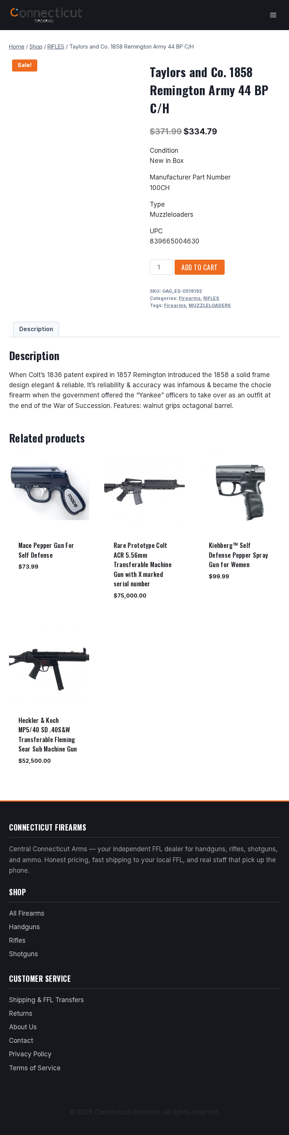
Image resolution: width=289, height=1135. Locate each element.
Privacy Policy (30, 1054)
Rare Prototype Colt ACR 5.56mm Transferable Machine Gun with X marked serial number (143, 564)
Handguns (24, 927)
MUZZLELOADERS (210, 305)
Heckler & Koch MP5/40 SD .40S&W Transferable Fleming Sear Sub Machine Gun (47, 734)
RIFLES (211, 298)
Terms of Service (35, 1068)
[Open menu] (273, 15)
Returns (20, 1013)
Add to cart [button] (34, 589)
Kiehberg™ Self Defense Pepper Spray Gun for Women (238, 554)
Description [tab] (36, 329)
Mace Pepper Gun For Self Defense (46, 550)
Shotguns (23, 954)
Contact (21, 1040)
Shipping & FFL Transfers (46, 1000)
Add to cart (199, 267)
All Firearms (26, 913)
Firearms (190, 298)
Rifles (17, 940)
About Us (23, 1027)
